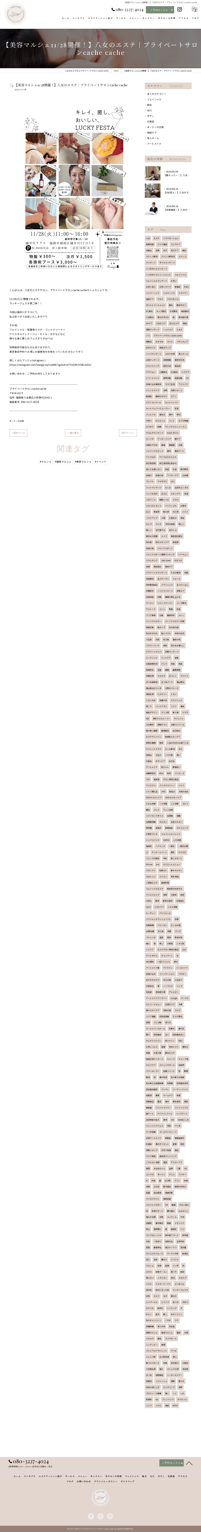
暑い (167, 1393)
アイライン (168, 967)
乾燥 (159, 1265)
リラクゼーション (171, 238)
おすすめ (159, 341)
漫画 (173, 1381)
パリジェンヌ (165, 913)
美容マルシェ (167, 1332)
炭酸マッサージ (172, 651)
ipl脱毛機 (150, 931)
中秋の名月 (179, 633)
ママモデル (162, 481)
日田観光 (150, 578)
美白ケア (169, 566)
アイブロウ (150, 457)
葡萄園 (172, 445)
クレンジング (168, 1399)
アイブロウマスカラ (167, 457)
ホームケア (168, 1095)
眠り (148, 1034)
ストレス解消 (152, 256)
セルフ (157, 1296)
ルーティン (150, 913)
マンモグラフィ (152, 1198)
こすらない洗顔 (152, 1162)
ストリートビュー (153, 1004)
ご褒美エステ (152, 882)
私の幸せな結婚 (177, 1077)
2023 (148, 907)
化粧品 (150, 121)
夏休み (162, 414)
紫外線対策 (183, 317)
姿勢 (180, 1387)
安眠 (159, 597)
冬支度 (172, 1326)
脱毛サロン (181, 305)
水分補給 (150, 961)
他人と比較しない (153, 469)
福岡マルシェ (152, 1332)
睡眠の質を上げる (173, 597)
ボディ (150, 116)
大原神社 (150, 986)
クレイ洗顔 (168, 809)
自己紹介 (176, 730)
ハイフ (185, 511)
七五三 (158, 755)
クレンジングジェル (154, 1125)
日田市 (181, 1065)
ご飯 (178, 1168)
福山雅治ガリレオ (153, 688)
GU (185, 1168)
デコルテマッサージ (154, 432)
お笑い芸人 (151, 286)
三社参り (178, 979)
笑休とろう (174, 1046)
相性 (169, 1125)
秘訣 (182, 1271)
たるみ (179, 329)
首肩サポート (157, 1211)
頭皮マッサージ (152, 329)
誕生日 (178, 365)
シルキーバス (169, 293)
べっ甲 (176, 1265)
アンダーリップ (164, 438)
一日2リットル (164, 961)
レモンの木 (151, 700)
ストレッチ (151, 937)
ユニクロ (150, 1174)
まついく (173, 675)
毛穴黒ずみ (160, 530)
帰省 (182, 517)
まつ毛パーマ (167, 682)
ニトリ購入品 (152, 791)
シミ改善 (175, 803)
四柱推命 (157, 1034)
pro (157, 864)
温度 (161, 937)
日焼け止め (151, 974)
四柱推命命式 (182, 1083)
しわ (182, 1393)
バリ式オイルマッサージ (156, 268)
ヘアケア (185, 372)
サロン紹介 (184, 1204)
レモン (174, 694)
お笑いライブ (165, 286)
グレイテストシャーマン (175, 426)
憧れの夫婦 (151, 1217)
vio (157, 1399)
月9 (147, 718)
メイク (164, 536)
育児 (178, 414)
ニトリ (181, 785)
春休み (185, 1046)
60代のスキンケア (173, 797)
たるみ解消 (175, 572)
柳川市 (166, 511)
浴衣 (156, 1259)
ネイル (170, 341)
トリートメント (152, 378)
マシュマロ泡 (173, 1369)
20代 (163, 791)
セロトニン (151, 876)
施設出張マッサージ (154, 1059)
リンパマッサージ (153, 353)
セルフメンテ (182, 827)
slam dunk (166, 560)
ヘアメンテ (160, 846)
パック (164, 663)
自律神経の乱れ (152, 1119)
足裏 (159, 669)
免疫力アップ (165, 347)
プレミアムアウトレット (156, 1350)
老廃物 (149, 1095)
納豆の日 (167, 365)
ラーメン (150, 603)
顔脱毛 (149, 341)
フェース (176, 578)
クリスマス (151, 785)
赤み (148, 1229)
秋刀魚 (166, 639)
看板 (182, 706)
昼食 (148, 1052)
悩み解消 (157, 1192)
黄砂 (167, 1101)
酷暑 (169, 1223)
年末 (165, 858)
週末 (182, 1144)
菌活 (177, 1150)
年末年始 (175, 876)
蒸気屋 (183, 1247)
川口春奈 (150, 724)
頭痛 (178, 815)
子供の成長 (170, 524)
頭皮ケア (152, 132)
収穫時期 (150, 1326)
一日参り (157, 1241)
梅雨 (148, 1168)
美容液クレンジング (168, 1156)
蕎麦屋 (149, 1107)
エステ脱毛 (177, 1016)
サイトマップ (128, 1481)
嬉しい (149, 530)
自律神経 (150, 597)
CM (166, 1204)
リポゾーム (151, 499)
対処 (148, 1241)
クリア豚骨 (151, 615)
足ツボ (176, 1302)
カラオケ (150, 426)
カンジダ (150, 438)
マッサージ (151, 262)
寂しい (181, 524)
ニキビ (158, 1405)
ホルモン (163, 822)
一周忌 (172, 846)
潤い (175, 1356)
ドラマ (185, 712)
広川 (148, 511)
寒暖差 (168, 1138)
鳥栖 (163, 1344)
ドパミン (163, 876)
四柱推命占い (178, 1034)
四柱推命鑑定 (152, 1089)
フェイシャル (154, 99)
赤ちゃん (165, 767)
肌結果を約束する (174, 888)
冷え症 (161, 931)
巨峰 (180, 445)
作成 (153, 1180)
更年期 (149, 827)
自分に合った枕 (162, 1289)
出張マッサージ (152, 360)
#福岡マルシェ (63, 461)
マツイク (184, 675)
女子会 (172, 761)
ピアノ (174, 396)
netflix (148, 900)
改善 (169, 931)
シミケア (150, 949)
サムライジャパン (153, 1040)
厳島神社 (157, 1247)
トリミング (172, 1308)
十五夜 (149, 639)
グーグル (185, 998)
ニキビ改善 (172, 907)
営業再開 (150, 925)
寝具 (161, 742)
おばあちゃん (159, 1168)
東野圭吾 (150, 694)
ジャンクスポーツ (165, 548)
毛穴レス (173, 530)
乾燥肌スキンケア (172, 736)
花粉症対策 (160, 992)
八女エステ (161, 323)
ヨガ (165, 1296)
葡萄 (163, 445)
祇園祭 (149, 1223)
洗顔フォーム (176, 390)
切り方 (168, 1022)
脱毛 (149, 104)
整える (181, 1381)
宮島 (148, 1247)
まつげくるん (182, 584)
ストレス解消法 (168, 256)
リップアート (181, 1113)
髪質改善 (167, 378)
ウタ (148, 779)
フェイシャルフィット (170, 834)
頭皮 (185, 323)
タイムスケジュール (154, 1253)
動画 (173, 1204)
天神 (178, 609)
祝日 (169, 773)
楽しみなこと (176, 858)
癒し (165, 1314)
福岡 (163, 1046)
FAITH (175, 1405)
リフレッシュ (161, 1381)
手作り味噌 (166, 1150)
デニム (172, 1174)
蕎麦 (186, 1101)
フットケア (166, 657)
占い (167, 1034)
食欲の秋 (176, 639)
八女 (148, 238)
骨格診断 (150, 627)
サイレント (179, 718)
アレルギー (174, 992)
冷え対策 (167, 979)
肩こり (149, 706)
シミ (175, 1393)
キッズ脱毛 (161, 311)
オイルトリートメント (155, 305)
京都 (165, 1363)
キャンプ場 (183, 1059)
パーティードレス (180, 1089)
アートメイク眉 (152, 967)
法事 (180, 1004)
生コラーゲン (163, 578)
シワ (148, 335)
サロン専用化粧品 (171, 779)
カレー (181, 615)
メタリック (179, 1223)
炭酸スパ (180, 590)
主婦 (171, 1168)
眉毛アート (179, 451)
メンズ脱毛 (181, 603)
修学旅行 (175, 1363)
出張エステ (170, 1004)
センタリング (169, 1387)
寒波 (169, 937)
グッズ (178, 931)
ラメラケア (175, 244)
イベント (175, 1259)
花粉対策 (167, 1010)
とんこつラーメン (165, 603)
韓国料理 (165, 882)
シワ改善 (163, 803)
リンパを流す (152, 493)
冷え (180, 749)
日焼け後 (159, 475)
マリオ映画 (151, 1131)
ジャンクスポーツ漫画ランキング (160, 554)
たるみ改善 (151, 803)
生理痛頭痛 (151, 822)
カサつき (150, 1308)
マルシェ (150, 1265)
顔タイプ (161, 627)
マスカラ (161, 675)
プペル (174, 1350)
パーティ (165, 1089)
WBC (180, 1040)
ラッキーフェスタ (180, 1289)
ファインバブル (181, 1107)
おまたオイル (173, 432)
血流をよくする (181, 487)
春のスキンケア (152, 1010)
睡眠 (167, 669)
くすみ (168, 1320)
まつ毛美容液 (152, 682)
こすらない (162, 1277)
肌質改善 (150, 244)
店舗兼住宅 (151, 773)
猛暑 (148, 1192)
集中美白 (159, 1223)
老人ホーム (153, 138)
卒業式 (172, 1028)
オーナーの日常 (16, 420)
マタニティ (150, 870)
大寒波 (170, 943)
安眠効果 (150, 675)
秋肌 (173, 663)
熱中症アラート (172, 1235)
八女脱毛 (150, 317)
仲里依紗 (150, 590)
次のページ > (128, 432)
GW (172, 1119)
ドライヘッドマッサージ (156, 572)
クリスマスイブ (152, 894)
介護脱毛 (163, 372)
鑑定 (178, 1332)
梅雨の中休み (180, 1186)
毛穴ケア (175, 250)
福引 (161, 1369)
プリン (177, 1180)
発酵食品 (150, 1101)
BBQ (173, 1277)
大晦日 (185, 1363)
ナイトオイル (152, 955)
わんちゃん (160, 420)
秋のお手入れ (152, 633)
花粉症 (149, 992)
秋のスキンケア (162, 542)
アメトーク (150, 609)
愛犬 (157, 1314)
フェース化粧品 (152, 858)
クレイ (157, 809)
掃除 (165, 894)
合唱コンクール (177, 724)
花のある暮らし (177, 645)
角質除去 (150, 669)
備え (148, 943)
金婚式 (158, 827)
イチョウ (150, 1338)
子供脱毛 (173, 311)
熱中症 (185, 1235)
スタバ (176, 499)
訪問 (148, 1022)
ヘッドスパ (168, 329)
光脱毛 (149, 250)
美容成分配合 (176, 536)
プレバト (150, 481)
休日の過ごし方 (152, 1387)
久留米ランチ (152, 834)
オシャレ (161, 1174)
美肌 (167, 1405)
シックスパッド (152, 840)
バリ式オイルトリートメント (158, 274)
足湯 (176, 408)
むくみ (168, 487)
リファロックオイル (154, 815)
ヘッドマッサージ (165, 590)
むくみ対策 (175, 925)
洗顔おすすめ (152, 445)
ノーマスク (168, 986)
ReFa (186, 286)
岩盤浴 (149, 1381)
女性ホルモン (176, 822)
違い (178, 755)
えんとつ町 (151, 1356)
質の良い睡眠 (152, 730)
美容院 (149, 846)
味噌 (178, 1095)
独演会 (185, 1253)
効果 (157, 250)
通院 (172, 852)
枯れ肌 (149, 542)
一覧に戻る (73, 432)
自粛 (177, 919)
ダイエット (182, 1399)
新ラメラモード (152, 1363)
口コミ (164, 493)
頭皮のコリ (162, 724)
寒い (161, 943)
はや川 (149, 1271)
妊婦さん (163, 870)
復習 (165, 1162)
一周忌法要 (183, 846)
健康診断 (169, 1192)
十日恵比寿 (151, 1369)
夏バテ (174, 1271)
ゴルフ (185, 803)
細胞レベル (164, 499)
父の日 (157, 1186)
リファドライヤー (163, 1107)
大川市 (176, 511)
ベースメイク (182, 967)
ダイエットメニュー (171, 864)
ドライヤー (183, 293)
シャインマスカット (154, 451)
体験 (148, 1186)
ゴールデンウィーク (168, 1131)
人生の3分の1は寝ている (177, 742)
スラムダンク (152, 560)
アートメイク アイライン (156, 998)
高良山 (149, 755)
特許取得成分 (152, 584)
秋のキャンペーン (153, 1320)
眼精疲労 (165, 730)
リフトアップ (152, 517)
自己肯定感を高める (168, 463)
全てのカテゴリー (156, 93)
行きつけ (178, 560)
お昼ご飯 (157, 1052)
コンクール (172, 1217)
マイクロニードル (153, 1235)
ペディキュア (182, 341)
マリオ (178, 1125)
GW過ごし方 (183, 1119)
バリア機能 (151, 1016)
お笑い (174, 280)
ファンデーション (167, 974)
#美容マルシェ (83, 461)
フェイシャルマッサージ (156, 280)
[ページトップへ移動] (189, 1463)
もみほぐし (183, 1211)
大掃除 (174, 894)
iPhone (149, 864)
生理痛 (170, 815)
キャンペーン (167, 955)
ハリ (182, 1229)
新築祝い (176, 767)
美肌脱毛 (185, 311)
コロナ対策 (170, 353)
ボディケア (160, 761)
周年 (165, 1119)
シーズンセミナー (174, 1375)
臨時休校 (171, 615)
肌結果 (176, 542)
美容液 (157, 779)
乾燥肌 (149, 1399)
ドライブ (165, 1302)
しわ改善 (177, 840)
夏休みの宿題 (152, 536)
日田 (186, 572)
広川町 (168, 1180)
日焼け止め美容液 (153, 384)
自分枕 (149, 1289)
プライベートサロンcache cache (168, 335)
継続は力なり (161, 396)
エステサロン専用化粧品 (168, 949)
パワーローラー (152, 1071)
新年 (157, 900)
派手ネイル (151, 347)
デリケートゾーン (159, 852)
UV (187, 378)
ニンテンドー (152, 1344)
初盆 (167, 469)
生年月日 (180, 1241)
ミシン (162, 609)
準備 (171, 609)
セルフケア (151, 1065)
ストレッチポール (167, 1065)
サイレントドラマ (153, 749)
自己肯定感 (151, 463)
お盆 (175, 469)
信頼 (148, 566)
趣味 (148, 809)
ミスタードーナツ (163, 1283)
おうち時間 (183, 420)
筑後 (165, 645)
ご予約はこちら (159, 10)
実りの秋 (161, 1326)
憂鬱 (186, 1071)
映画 (159, 426)
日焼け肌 (150, 548)
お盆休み (173, 517)
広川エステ (174, 323)
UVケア (149, 323)
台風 (161, 615)
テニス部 (165, 712)
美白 (184, 250)
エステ (157, 238)
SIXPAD (166, 840)
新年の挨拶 (167, 900)
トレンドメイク (152, 390)
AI (147, 1180)
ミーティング (151, 657)
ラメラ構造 (162, 244)
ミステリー (162, 694)
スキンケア (175, 493)
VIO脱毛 (174, 372)
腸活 (159, 1101)
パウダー (182, 974)
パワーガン (162, 925)
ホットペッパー (171, 402)
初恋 (182, 894)
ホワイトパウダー (153, 1204)
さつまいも (179, 1283)
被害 (176, 657)
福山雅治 (180, 682)
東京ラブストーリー (161, 718)
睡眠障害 (176, 669)
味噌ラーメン (161, 1271)
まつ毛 (149, 1375)
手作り (185, 1302)
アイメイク (183, 384)
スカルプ (182, 1277)
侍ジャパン (170, 1040)
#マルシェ (46, 461)
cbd (184, 949)
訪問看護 (167, 360)
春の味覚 (163, 1077)
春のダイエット (162, 1144)
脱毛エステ (170, 1052)
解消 (148, 1077)
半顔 (186, 1180)
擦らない (150, 1277)
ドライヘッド (176, 700)
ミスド (149, 1283)
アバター (182, 1174)
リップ (179, 986)
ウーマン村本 (172, 1253)
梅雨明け (157, 1229)
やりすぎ (182, 852)
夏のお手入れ (163, 317)
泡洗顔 (185, 1369)
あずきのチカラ (152, 979)
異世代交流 (179, 360)
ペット (172, 420)
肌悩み (172, 791)
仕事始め (180, 900)
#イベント (100, 461)
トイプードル (152, 1302)
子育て (149, 420)
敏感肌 (149, 396)
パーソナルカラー (153, 621)
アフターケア (173, 475)
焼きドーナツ (171, 1247)
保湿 (186, 493)
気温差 (149, 1144)
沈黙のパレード (172, 688)
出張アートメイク (153, 1138)
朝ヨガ (174, 1296)
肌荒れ (160, 1308)
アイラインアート (164, 1113)
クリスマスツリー (167, 785)
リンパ (149, 1405)
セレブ (149, 524)
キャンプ (171, 1059)
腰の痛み (171, 1211)
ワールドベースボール (155, 1028)
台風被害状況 (152, 663)
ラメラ (178, 1010)
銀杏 (159, 1338)
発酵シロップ (152, 1150)
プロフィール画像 (153, 1393)
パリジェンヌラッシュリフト (158, 919)
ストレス (182, 256)
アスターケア (176, 1162)
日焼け (149, 475)
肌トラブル (166, 633)
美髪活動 (178, 378)
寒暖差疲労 (179, 1138)
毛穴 (149, 110)
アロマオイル (173, 299)
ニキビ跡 (169, 755)
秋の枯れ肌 (174, 627)
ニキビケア (159, 907)
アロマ (160, 299)
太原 (186, 1332)
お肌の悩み (183, 791)
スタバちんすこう (153, 505)
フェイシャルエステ (154, 888)
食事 (175, 1144)
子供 (182, 1217)
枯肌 (180, 663)
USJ (172, 481)
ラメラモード (171, 1338)
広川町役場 (164, 1356)
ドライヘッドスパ (153, 651)
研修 (148, 1296)
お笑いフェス (152, 1046)
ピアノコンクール (153, 402)
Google (174, 998)
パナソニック (167, 584)
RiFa (161, 773)
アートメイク (154, 143)
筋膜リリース (169, 1071)
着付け (164, 1259)
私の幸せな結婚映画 (154, 1083)
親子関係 (184, 469)
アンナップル (171, 505)
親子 (171, 414)
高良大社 (169, 1241)
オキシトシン (176, 1314)
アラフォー (151, 372)
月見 (157, 639)
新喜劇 (178, 286)
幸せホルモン (176, 870)
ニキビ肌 (180, 943)
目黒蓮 (170, 1083)
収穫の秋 (163, 700)
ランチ (158, 524)
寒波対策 (178, 937)
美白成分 (157, 566)
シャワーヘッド (152, 293)
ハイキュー (183, 554)
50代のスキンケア (154, 797)
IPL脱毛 (149, 311)
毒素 (157, 1095)
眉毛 (169, 451)
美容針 (174, 1229)
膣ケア (178, 438)
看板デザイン (152, 712)
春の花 (181, 1028)
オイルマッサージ (167, 262)
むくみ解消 (170, 749)
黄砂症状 (176, 1101)
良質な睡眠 (151, 742)
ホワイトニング (152, 365)
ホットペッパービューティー (158, 408)
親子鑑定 (167, 1186)
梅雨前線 (167, 1198)
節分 (176, 961)
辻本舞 (185, 475)
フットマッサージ (153, 487)
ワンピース (179, 773)
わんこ (149, 1314)
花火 (148, 1259)
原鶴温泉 (169, 827)
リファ (174, 706)
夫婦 (161, 1217)
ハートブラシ (161, 706)
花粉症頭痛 (164, 1016)
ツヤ (176, 1320)
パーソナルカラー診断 (174, 621)
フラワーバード (152, 645)
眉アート (150, 1113)
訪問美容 (159, 1375)
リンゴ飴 (157, 1022)
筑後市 (157, 511)
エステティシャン (153, 736)
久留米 (183, 505)
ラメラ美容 (151, 1156)
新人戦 (176, 712)
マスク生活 (170, 384)
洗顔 (165, 390)
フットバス (151, 414)
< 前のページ (18, 432)
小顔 (163, 517)
